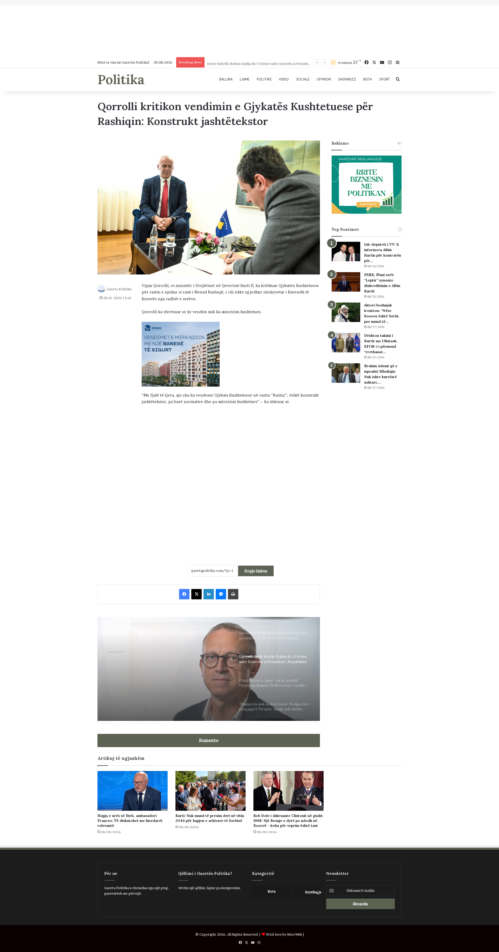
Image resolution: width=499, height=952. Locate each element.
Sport (384, 79)
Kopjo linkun (256, 571)
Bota (367, 79)
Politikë (264, 79)
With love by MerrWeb (284, 934)
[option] (208, 669)
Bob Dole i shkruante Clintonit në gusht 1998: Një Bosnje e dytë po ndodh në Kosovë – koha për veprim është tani (288, 820)
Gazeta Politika (119, 289)
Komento (208, 740)
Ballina (226, 79)
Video (284, 79)
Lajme (245, 79)
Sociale (303, 79)
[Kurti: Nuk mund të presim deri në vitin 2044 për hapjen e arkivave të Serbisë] (210, 790)
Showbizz (347, 79)
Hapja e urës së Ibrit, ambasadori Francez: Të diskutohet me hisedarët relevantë (130, 820)
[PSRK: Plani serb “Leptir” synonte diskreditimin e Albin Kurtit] (346, 282)
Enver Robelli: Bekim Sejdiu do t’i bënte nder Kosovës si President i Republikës (269, 62)
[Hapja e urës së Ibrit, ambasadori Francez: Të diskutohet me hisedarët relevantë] (132, 790)
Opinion (324, 79)
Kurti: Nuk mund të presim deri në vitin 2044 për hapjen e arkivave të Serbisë (209, 818)
